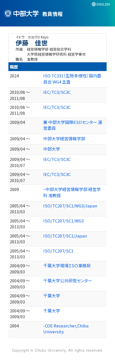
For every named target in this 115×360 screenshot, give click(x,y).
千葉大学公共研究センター (67, 280)
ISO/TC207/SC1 (58, 251)
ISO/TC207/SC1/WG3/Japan (70, 206)
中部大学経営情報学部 (64, 138)
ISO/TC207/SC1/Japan (65, 236)
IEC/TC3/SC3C (57, 92)
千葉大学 (51, 295)
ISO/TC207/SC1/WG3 (63, 221)
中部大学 (51, 149)
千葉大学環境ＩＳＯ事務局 (67, 265)
